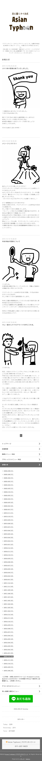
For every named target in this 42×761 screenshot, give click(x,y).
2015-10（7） (9, 663)
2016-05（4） (9, 639)
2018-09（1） (9, 558)
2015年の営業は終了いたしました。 (16, 68)
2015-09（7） (9, 667)
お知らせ (5, 465)
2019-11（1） (9, 513)
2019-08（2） (9, 523)
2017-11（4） (9, 586)
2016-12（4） (9, 614)
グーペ (22, 759)
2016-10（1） (9, 621)
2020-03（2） (9, 502)
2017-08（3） (9, 593)
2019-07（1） (9, 527)
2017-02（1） (9, 611)
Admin (28, 759)
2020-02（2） (9, 506)
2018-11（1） (9, 551)
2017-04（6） (9, 604)
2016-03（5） (9, 646)
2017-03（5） (9, 607)
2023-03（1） (9, 488)
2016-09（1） (9, 625)
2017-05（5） (9, 600)
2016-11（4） (9, 618)
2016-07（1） (9, 632)
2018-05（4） (9, 569)
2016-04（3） (9, 642)
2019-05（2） (9, 534)
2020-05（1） (9, 495)
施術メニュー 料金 (8, 454)
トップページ (6, 444)
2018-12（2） (9, 548)
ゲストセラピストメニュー (11, 686)
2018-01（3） (9, 579)
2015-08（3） (9, 670)
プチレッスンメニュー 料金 (11, 459)
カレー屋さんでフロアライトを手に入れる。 (18, 325)
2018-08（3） (9, 562)
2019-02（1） (9, 541)
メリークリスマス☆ (9, 143)
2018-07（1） (9, 565)
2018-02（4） (9, 576)
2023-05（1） (9, 481)
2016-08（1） (9, 628)
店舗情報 (5, 449)
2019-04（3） (9, 537)
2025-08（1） (9, 474)
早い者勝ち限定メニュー (10, 691)
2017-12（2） (9, 583)
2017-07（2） (9, 597)
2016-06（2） (9, 635)
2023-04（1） (9, 485)
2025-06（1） (9, 478)
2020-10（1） (9, 492)
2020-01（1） (9, 509)
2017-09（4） (9, 590)
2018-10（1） (9, 555)
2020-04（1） (9, 499)
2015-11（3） (9, 660)
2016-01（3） (9, 653)
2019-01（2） (9, 544)
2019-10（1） (9, 516)
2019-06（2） (9, 530)
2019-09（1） (9, 520)
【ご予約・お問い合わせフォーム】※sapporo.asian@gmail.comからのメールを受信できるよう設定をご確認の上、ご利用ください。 (21, 679)
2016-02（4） (9, 649)
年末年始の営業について (11, 241)
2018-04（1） (9, 572)
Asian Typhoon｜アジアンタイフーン (16, 754)
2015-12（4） (9, 656)
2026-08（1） (9, 471)
